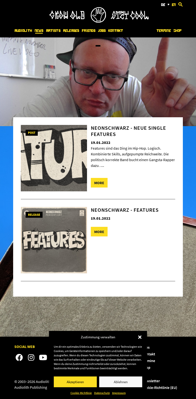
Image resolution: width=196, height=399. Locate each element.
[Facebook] (19, 358)
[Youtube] (43, 358)
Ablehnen (121, 382)
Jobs (102, 30)
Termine (164, 30)
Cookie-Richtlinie (81, 393)
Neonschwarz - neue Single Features (128, 131)
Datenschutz (102, 393)
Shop (178, 30)
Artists (53, 30)
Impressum (119, 393)
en (174, 4)
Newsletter (151, 380)
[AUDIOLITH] (99, 21)
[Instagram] (31, 358)
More (99, 182)
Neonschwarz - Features (125, 210)
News (39, 30)
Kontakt (115, 30)
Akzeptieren (75, 382)
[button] (139, 337)
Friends (88, 30)
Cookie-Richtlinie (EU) (159, 387)
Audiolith (23, 30)
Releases (71, 30)
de (163, 4)
